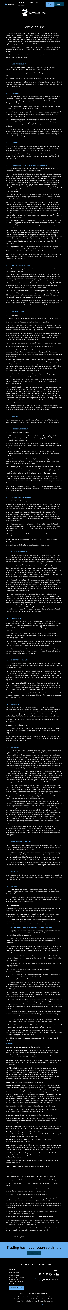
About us (21, 2)
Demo (31, 2)
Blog (37, 2)
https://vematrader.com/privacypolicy (44, 47)
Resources (21, 6)
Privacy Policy (24, 1305)
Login (50, 1264)
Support (44, 1305)
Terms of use (35, 1305)
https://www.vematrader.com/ (22, 35)
